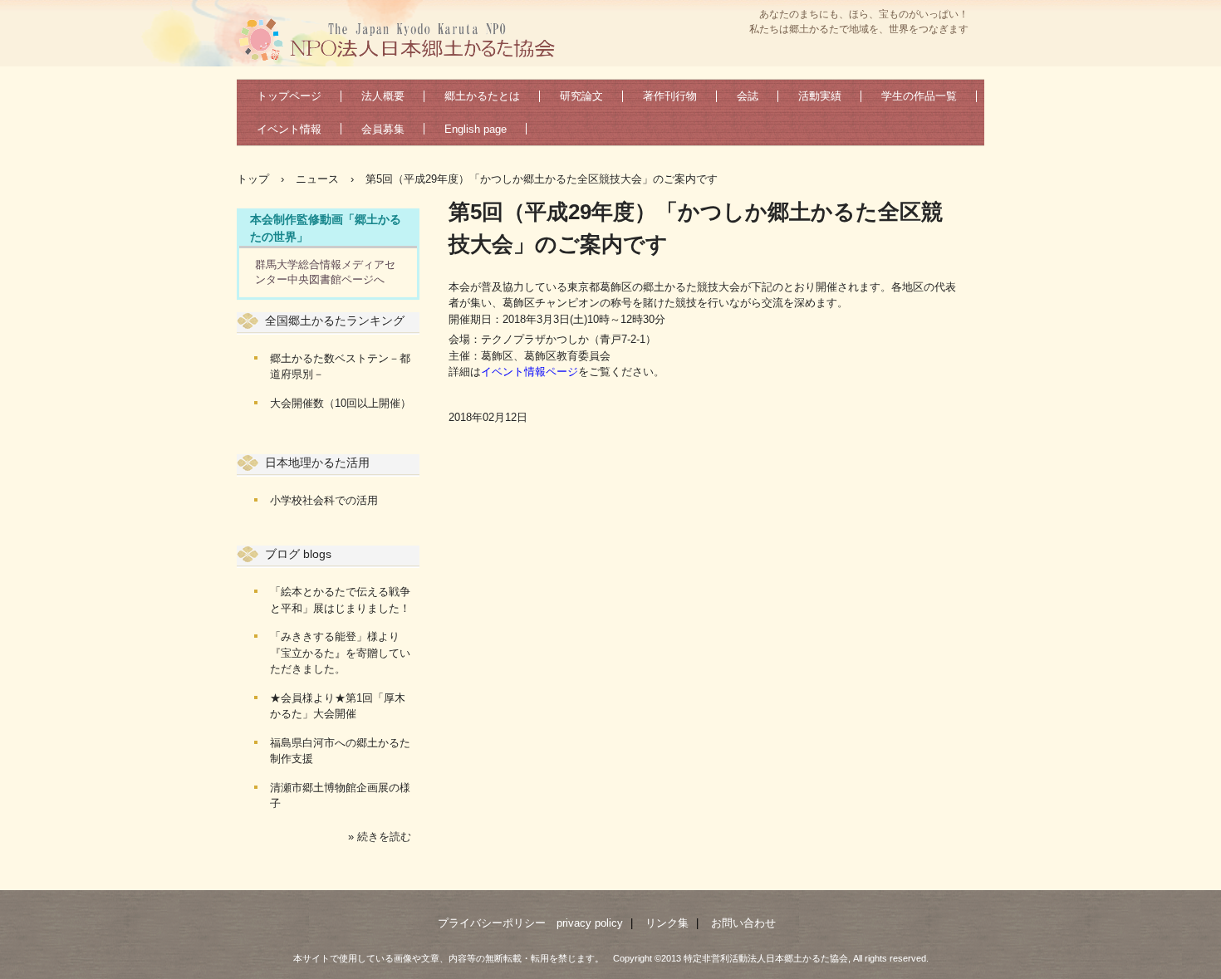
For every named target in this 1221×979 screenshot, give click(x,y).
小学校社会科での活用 (324, 500)
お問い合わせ (743, 923)
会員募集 (383, 129)
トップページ (289, 96)
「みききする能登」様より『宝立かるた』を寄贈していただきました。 (340, 652)
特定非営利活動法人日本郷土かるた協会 (403, 39)
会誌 (747, 96)
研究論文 (581, 96)
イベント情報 (289, 129)
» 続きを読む (379, 836)
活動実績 (819, 96)
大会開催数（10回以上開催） (340, 403)
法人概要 (383, 96)
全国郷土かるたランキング (335, 320)
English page (475, 129)
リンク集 (667, 923)
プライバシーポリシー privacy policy (530, 923)
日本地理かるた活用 (317, 462)
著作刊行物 (670, 96)
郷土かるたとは (482, 96)
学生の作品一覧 (919, 96)
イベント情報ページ (529, 371)
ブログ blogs (298, 553)
